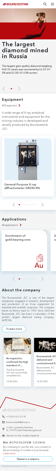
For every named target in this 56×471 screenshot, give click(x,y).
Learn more (9, 453)
